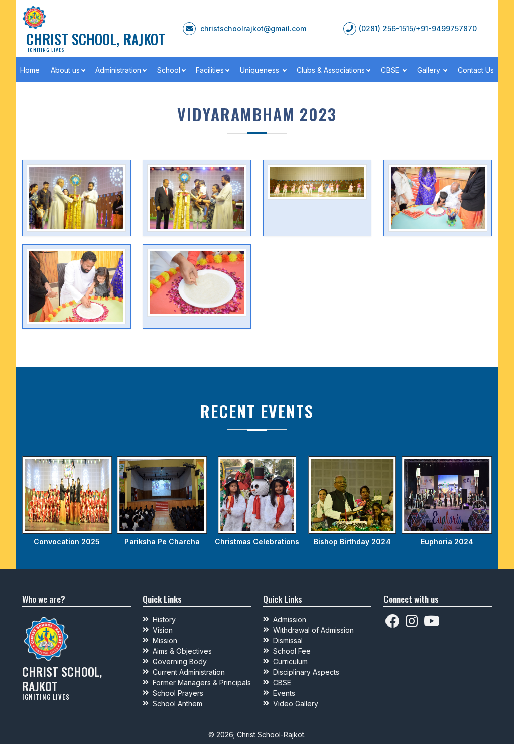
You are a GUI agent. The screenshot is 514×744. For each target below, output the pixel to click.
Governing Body (180, 661)
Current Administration (189, 672)
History (164, 619)
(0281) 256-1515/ (387, 28)
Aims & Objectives (182, 651)
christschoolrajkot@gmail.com (253, 28)
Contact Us (476, 70)
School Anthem (177, 703)
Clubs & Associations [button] (331, 70)
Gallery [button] (429, 70)
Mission (165, 640)
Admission (289, 619)
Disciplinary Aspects (306, 672)
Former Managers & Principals (202, 682)
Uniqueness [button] (260, 70)
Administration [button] (118, 70)
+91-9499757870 (446, 28)
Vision (163, 630)
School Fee (292, 651)
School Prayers (178, 693)
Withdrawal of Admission (313, 630)
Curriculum (290, 661)
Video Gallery (295, 703)
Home (30, 70)
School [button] (168, 70)
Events (284, 693)
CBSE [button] (391, 70)
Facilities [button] (210, 70)
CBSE (282, 682)
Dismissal (288, 640)
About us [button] (65, 70)
